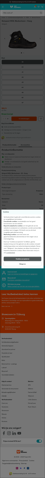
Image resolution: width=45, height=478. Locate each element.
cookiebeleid (10, 252)
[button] (22, 259)
